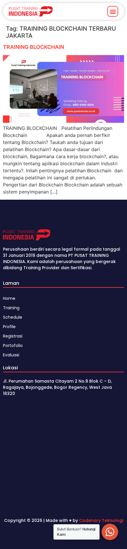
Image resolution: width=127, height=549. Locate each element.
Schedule (12, 317)
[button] (112, 11)
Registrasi (12, 336)
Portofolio (13, 345)
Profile (9, 327)
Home (9, 298)
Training (11, 308)
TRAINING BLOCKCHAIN (33, 47)
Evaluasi (11, 355)
